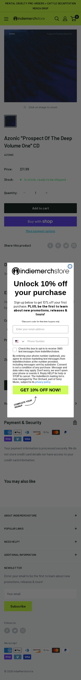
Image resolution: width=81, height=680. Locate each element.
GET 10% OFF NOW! (40, 390)
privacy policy (42, 382)
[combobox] (19, 341)
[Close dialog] (70, 266)
